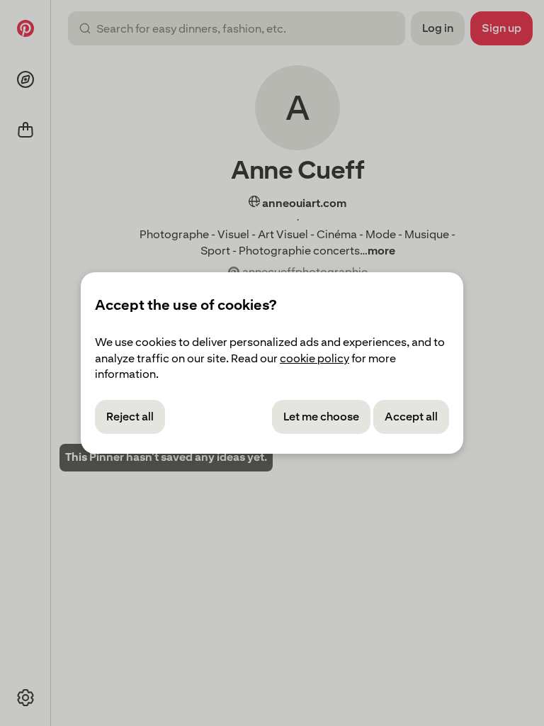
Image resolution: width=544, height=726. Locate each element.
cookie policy (314, 358)
